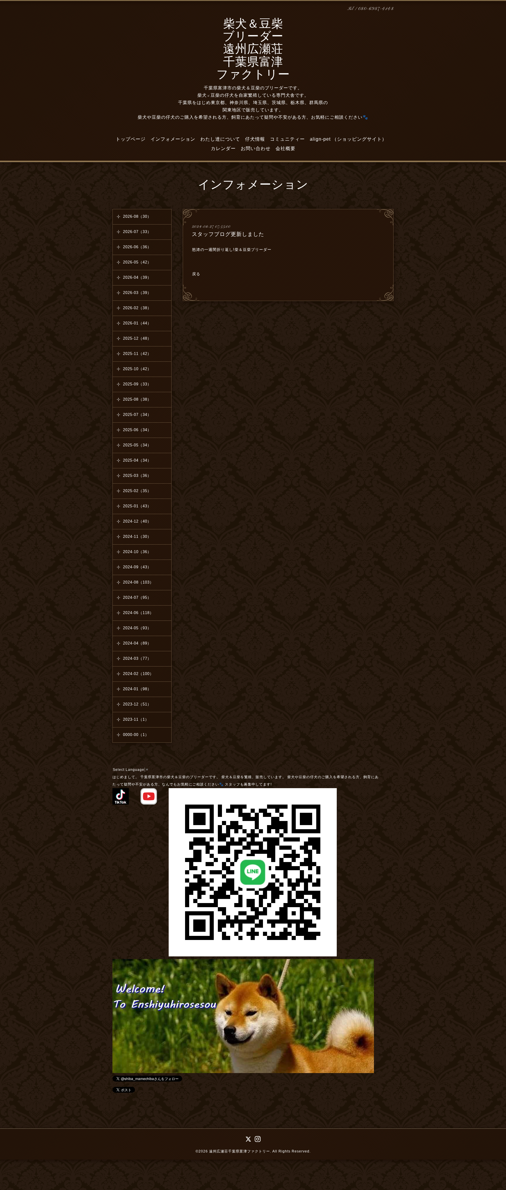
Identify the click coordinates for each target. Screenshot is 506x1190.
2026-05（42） (137, 262)
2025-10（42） (137, 369)
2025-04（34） (137, 460)
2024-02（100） (138, 673)
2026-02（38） (137, 308)
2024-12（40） (137, 521)
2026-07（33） (137, 231)
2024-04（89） (137, 643)
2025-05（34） (137, 445)
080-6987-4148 (376, 9)
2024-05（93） (137, 628)
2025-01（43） (137, 506)
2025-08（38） (137, 399)
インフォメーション (173, 139)
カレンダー (223, 148)
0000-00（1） (136, 734)
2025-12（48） (137, 338)
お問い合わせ (256, 148)
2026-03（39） (137, 292)
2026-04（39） (137, 277)
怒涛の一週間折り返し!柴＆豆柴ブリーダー (231, 249)
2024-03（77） (137, 658)
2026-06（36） (137, 247)
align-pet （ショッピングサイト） (348, 139)
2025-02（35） (137, 491)
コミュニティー (287, 139)
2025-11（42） (137, 353)
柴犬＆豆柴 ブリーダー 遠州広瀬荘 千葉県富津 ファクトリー (253, 50)
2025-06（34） (137, 430)
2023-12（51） (137, 704)
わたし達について (220, 139)
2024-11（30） (137, 536)
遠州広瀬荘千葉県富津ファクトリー (239, 1151)
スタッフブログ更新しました (228, 234)
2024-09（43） (137, 567)
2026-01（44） (137, 323)
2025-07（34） (137, 414)
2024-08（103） (138, 582)
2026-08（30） (137, 216)
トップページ (131, 139)
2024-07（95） (137, 597)
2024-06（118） (138, 613)
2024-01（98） (137, 689)
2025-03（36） (137, 475)
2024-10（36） (137, 552)
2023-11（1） (136, 719)
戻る (196, 274)
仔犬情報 (255, 139)
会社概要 (285, 148)
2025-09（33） (137, 384)
